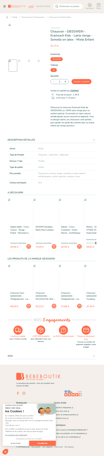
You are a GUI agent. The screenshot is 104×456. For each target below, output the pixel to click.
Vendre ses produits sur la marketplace (69, 433)
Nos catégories (47, 447)
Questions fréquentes (62, 407)
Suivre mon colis (60, 411)
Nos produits (36, 447)
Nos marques (69, 447)
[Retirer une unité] (54, 81)
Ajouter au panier (81, 81)
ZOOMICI (74, 90)
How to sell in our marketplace (66, 437)
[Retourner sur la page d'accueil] (17, 6)
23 (54, 70)
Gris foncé (57, 59)
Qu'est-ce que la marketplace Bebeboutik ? (71, 430)
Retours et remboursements (65, 414)
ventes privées (43, 6)
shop (31, 6)
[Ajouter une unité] (66, 81)
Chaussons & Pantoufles (60, 17)
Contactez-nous (60, 418)
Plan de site (59, 447)
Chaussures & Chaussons (33, 17)
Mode (14, 17)
